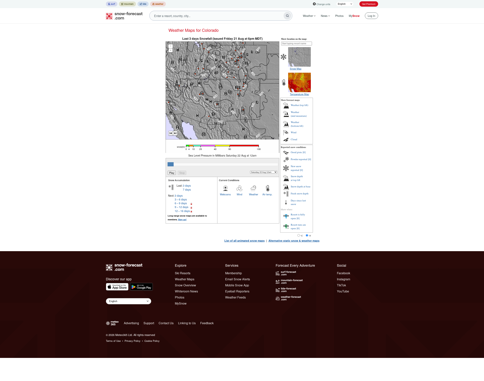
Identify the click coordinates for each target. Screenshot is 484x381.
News (324, 16)
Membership (233, 273)
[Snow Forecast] (123, 15)
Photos (339, 16)
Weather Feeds (235, 297)
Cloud (294, 139)
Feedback (207, 323)
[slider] (171, 164)
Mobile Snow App (237, 285)
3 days (187, 185)
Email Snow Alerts (237, 279)
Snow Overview (185, 285)
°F (310, 235)
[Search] (287, 15)
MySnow (181, 303)
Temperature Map (299, 94)
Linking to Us (187, 323)
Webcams (225, 194)
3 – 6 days (181, 199)
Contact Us (166, 323)
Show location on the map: (294, 39)
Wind (239, 194)
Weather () (299, 105)
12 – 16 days (182, 211)
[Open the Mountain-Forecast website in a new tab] (127, 4)
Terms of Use (113, 341)
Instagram (343, 279)
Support (148, 323)
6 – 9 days (181, 203)
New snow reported (296, 168)
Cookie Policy (152, 341)
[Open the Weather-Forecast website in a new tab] (158, 4)
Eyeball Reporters (237, 291)
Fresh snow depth (300, 193)
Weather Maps (184, 279)
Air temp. (267, 194)
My (354, 16)
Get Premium (368, 3)
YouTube (343, 291)
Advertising (131, 323)
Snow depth (297, 178)
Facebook (343, 273)
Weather (308, 16)
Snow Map (295, 68)
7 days (187, 189)
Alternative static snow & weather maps (294, 240)
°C (301, 235)
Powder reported (299, 159)
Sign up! (182, 219)
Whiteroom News (186, 291)
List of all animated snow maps (244, 240)
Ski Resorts (182, 273)
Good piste (296, 152)
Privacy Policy (132, 341)
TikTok (341, 285)
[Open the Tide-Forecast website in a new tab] (143, 4)
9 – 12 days (181, 207)
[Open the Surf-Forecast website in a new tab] (111, 4)
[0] (304, 152)
